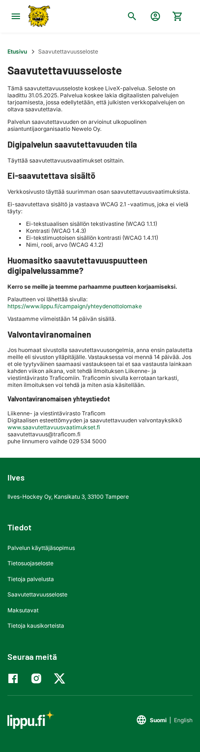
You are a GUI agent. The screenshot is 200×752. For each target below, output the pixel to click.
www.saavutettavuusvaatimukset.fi (53, 427)
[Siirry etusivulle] (38, 16)
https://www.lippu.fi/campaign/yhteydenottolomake (75, 306)
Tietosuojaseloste (30, 563)
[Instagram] (39, 678)
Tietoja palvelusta (30, 579)
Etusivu (17, 51)
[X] (62, 678)
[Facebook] (15, 678)
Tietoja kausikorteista (35, 625)
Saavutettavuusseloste (37, 594)
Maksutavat (23, 610)
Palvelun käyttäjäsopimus (41, 547)
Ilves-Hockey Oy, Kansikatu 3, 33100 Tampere (68, 496)
